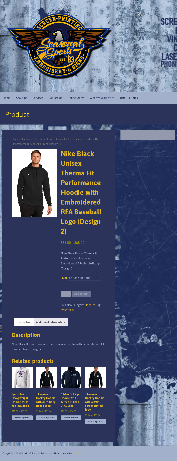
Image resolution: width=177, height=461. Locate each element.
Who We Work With (102, 97)
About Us (21, 97)
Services (38, 97)
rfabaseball (68, 310)
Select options (22, 417)
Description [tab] (24, 322)
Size (65, 277)
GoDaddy (77, 453)
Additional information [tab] (50, 322)
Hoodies (25, 139)
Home (6, 97)
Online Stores (76, 97)
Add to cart (81, 293)
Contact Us (55, 97)
